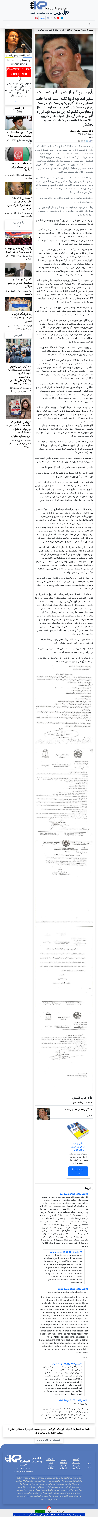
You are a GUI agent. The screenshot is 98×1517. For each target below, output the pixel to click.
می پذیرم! (40, 1511)
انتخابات (69, 30)
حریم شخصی (63, 1460)
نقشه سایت (88, 1465)
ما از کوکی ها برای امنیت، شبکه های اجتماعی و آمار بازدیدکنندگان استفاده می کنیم (49, 1514)
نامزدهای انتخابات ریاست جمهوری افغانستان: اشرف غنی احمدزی (19, 203)
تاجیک (69, 1429)
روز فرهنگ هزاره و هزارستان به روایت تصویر (21, 317)
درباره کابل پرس (50, 1460)
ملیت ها (86, 1429)
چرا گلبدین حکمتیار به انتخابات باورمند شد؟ (19, 134)
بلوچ (11, 1429)
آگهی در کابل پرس (76, 1460)
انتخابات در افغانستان (82, 1102)
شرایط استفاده (63, 1467)
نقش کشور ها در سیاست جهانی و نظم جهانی (20, 283)
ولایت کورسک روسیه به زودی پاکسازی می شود (18, 250)
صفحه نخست (87, 30)
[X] (79, 140)
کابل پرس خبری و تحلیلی (20, 391)
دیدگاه (77, 30)
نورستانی (20, 1429)
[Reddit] (82, 140)
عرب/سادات (41, 1433)
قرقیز (29, 1429)
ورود (89, 1460)
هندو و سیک (40, 1429)
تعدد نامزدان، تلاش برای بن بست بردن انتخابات (20, 167)
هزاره (77, 1429)
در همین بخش (18, 109)
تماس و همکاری (50, 1467)
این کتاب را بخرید (78, 1171)
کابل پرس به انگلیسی (76, 1467)
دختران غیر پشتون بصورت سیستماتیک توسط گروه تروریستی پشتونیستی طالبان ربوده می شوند (19, 375)
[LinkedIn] (87, 140)
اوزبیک (60, 1429)
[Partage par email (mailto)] (92, 140)
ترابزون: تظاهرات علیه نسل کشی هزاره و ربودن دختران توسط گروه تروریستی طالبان (18, 429)
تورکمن (51, 1429)
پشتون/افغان (56, 1433)
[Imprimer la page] (84, 140)
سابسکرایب (18, 100)
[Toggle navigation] (8, 24)
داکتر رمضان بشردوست (81, 131)
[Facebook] (90, 140)
